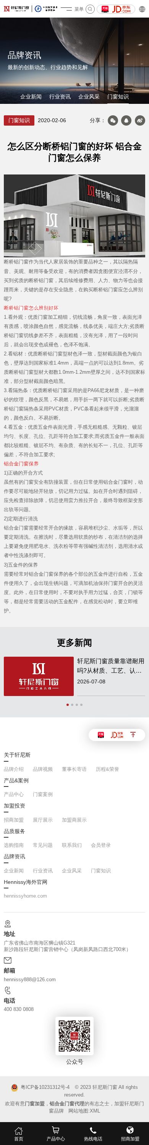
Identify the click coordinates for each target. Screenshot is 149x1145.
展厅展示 (43, 820)
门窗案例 (43, 794)
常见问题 (43, 845)
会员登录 (101, 845)
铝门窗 (21, 262)
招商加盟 (14, 820)
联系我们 (72, 845)
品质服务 (14, 831)
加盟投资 (14, 806)
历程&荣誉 (107, 769)
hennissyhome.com (25, 896)
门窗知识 (118, 97)
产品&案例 (16, 780)
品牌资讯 (14, 856)
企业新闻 (31, 97)
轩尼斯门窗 (104, 1087)
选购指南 (14, 845)
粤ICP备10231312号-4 (45, 1087)
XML (95, 1111)
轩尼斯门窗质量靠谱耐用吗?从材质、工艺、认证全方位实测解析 (110, 666)
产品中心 (14, 794)
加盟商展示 (74, 820)
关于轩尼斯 (17, 755)
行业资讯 (60, 97)
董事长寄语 (74, 769)
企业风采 (89, 97)
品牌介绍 (14, 769)
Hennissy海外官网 (25, 882)
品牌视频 (43, 769)
